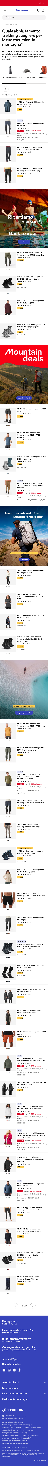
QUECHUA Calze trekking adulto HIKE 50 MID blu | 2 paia (30, 852)
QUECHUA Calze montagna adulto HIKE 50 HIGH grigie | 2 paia (31, 326)
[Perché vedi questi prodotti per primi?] (3, 95)
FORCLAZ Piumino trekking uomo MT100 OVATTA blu (30, 1185)
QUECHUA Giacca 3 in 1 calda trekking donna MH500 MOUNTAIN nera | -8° (31, 1159)
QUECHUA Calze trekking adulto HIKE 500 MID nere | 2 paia (30, 1254)
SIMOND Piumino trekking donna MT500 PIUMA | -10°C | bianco (30, 1107)
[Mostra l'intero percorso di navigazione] (3, 24)
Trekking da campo (27, 77)
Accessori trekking (10, 77)
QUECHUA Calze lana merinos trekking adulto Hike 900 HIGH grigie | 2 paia (29, 639)
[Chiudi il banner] (44, 3)
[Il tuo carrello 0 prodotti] (43, 10)
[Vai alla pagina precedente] (15, 1305)
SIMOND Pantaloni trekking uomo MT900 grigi (30, 124)
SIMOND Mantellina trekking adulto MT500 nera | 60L (31, 990)
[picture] (8, 106)
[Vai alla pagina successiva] (32, 1305)
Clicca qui (24, 559)
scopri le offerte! (24, 398)
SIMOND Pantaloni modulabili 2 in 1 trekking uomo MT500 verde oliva (31, 254)
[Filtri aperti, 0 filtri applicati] (5, 89)
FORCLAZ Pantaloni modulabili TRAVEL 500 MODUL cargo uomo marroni (30, 485)
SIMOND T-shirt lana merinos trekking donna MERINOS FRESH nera (30, 596)
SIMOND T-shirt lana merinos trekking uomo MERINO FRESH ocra (31, 725)
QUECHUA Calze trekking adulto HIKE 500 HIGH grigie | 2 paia (30, 945)
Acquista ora (24, 242)
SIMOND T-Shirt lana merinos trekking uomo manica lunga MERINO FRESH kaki (29, 776)
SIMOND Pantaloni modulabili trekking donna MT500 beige (29, 825)
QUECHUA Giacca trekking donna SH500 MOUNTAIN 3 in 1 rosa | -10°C (31, 1134)
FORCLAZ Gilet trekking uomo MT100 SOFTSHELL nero (29, 1012)
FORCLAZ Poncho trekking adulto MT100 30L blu (31, 617)
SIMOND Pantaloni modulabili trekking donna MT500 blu (29, 1278)
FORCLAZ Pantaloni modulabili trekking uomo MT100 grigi (29, 148)
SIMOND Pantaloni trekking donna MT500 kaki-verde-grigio (31, 749)
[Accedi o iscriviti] (37, 10)
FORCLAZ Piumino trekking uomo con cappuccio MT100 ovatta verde (31, 1059)
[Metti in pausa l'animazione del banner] (40, 3)
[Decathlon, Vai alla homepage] (21, 10)
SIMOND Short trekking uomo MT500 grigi (32, 410)
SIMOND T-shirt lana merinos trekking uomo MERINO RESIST (29, 1230)
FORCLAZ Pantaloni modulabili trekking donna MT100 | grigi (29, 170)
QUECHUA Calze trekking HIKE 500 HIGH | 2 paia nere (31, 966)
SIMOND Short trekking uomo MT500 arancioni (32, 1033)
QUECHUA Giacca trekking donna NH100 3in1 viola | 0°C (31, 302)
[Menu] (5, 10)
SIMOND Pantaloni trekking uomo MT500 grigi (30, 918)
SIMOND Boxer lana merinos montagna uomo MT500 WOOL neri (31, 895)
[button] (46, 134)
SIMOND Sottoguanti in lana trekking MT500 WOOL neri (32, 1083)
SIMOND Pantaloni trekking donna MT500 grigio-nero (31, 571)
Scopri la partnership (24, 713)
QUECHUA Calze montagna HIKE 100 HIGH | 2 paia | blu (32, 458)
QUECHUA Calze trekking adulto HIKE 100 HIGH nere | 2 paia (30, 278)
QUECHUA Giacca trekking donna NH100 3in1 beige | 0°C (31, 871)
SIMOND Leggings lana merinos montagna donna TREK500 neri (30, 1209)
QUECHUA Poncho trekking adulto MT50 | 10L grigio (31, 103)
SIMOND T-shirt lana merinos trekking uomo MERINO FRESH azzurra (29, 435)
